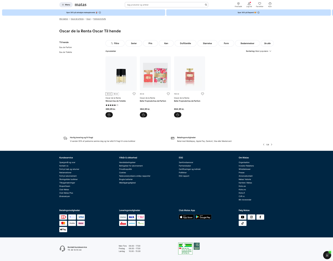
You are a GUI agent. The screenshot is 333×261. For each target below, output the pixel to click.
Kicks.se (242, 186)
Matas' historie (245, 179)
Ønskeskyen (64, 196)
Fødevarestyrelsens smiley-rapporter (134, 176)
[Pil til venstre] (264, 144)
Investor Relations (246, 166)
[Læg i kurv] (143, 114)
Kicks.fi (242, 193)
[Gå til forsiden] (80, 4)
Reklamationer (65, 172)
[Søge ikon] (206, 5)
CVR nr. (242, 196)
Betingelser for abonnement (131, 166)
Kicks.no (242, 189)
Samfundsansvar (186, 162)
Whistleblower (245, 169)
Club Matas (64, 189)
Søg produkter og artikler (138, 5)
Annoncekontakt (246, 176)
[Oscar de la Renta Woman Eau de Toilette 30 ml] (121, 86)
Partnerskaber (185, 166)
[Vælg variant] (109, 114)
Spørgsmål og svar (67, 162)
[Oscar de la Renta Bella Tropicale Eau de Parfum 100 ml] (189, 86)
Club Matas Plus (66, 193)
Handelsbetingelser (127, 162)
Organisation (244, 162)
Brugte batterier (126, 179)
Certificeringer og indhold (189, 169)
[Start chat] (327, 255)
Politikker (183, 172)
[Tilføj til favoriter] (134, 94)
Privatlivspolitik (125, 169)
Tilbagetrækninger (67, 183)
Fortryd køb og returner (69, 169)
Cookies (122, 172)
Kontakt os (63, 166)
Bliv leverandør (245, 200)
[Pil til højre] (331, 12)
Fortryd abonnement (68, 176)
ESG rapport (184, 176)
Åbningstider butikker (68, 179)
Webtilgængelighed (127, 183)
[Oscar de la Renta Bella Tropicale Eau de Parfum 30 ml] (155, 86)
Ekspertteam (64, 186)
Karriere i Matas (245, 183)
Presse (241, 172)
